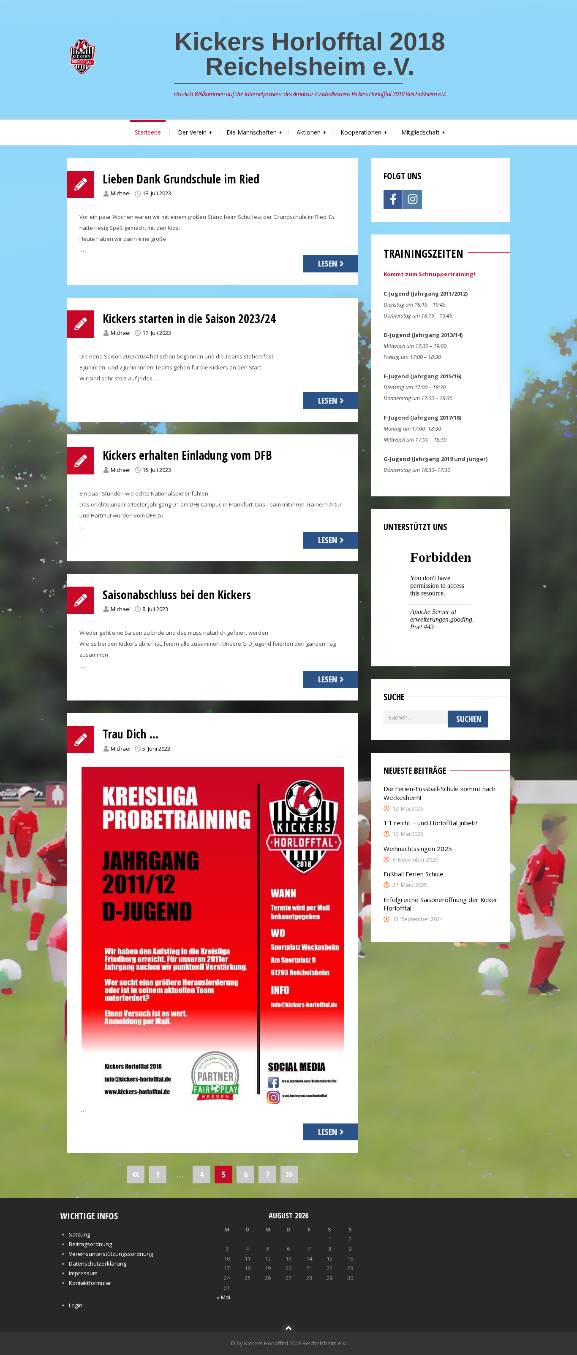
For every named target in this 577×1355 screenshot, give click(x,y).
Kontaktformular (90, 1283)
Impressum (83, 1273)
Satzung (79, 1234)
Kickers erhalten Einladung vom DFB (187, 455)
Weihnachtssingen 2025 (418, 848)
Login (75, 1305)
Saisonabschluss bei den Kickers (177, 595)
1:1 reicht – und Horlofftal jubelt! (430, 823)
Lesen (327, 263)
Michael (121, 193)
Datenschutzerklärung (97, 1263)
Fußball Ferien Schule (414, 874)
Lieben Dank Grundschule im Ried (181, 179)
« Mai (223, 1297)
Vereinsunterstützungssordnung (111, 1254)
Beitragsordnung (90, 1244)
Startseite (148, 132)
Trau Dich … (131, 734)
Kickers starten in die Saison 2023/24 (189, 318)
